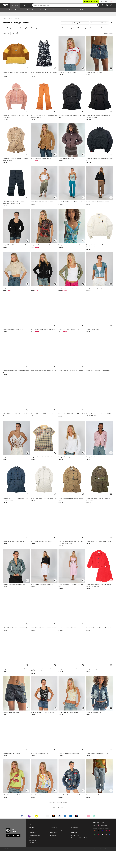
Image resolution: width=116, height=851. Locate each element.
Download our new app (91, 1)
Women (10, 18)
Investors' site (53, 832)
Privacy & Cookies (98, 849)
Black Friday (74, 832)
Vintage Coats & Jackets (81, 23)
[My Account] (103, 5)
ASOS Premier (32, 832)
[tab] (5, 10)
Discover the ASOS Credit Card (79, 837)
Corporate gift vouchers (77, 830)
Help (30, 825)
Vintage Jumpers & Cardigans (99, 23)
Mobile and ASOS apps (77, 825)
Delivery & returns (33, 830)
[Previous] (60, 23)
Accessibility (110, 849)
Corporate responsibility (56, 830)
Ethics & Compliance (34, 843)
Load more (58, 808)
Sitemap (31, 837)
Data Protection (32, 840)
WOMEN (15, 5)
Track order (31, 827)
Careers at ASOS (54, 827)
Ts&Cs (105, 849)
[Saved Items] (107, 5)
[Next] (111, 23)
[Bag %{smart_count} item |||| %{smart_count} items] (111, 5)
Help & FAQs (104, 1)
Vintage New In (67, 23)
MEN (24, 5)
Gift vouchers (74, 827)
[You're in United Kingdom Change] (111, 1)
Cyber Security (53, 835)
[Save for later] (27, 68)
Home (4, 18)
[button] (95, 830)
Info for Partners (75, 835)
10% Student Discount (34, 835)
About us (52, 825)
